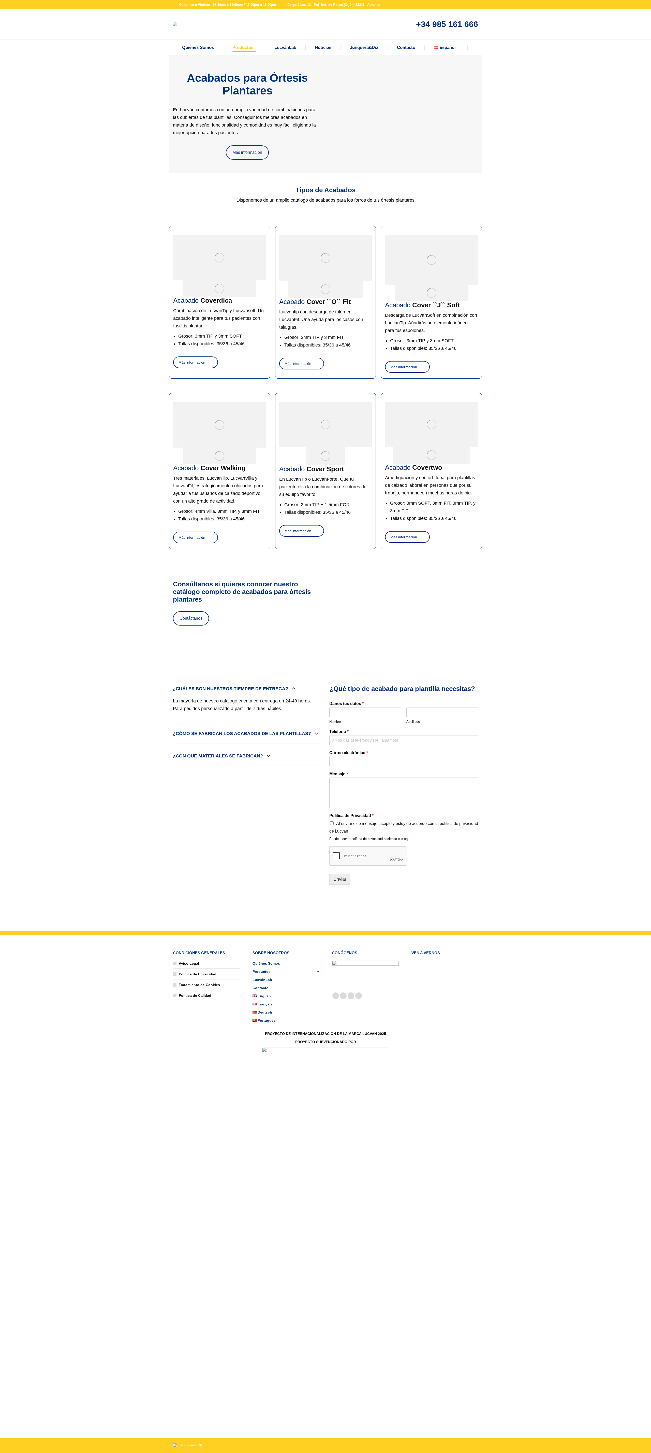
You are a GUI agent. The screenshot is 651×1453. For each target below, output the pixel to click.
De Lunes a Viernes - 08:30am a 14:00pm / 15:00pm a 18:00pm (227, 5)
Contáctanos (191, 618)
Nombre (335, 722)
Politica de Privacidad (351, 815)
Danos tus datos (346, 703)
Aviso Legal (189, 963)
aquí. (407, 839)
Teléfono (339, 731)
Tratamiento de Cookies (199, 985)
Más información (247, 152)
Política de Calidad (195, 995)
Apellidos (413, 722)
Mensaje (338, 774)
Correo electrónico (348, 753)
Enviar (339, 879)
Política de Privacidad (197, 974)
